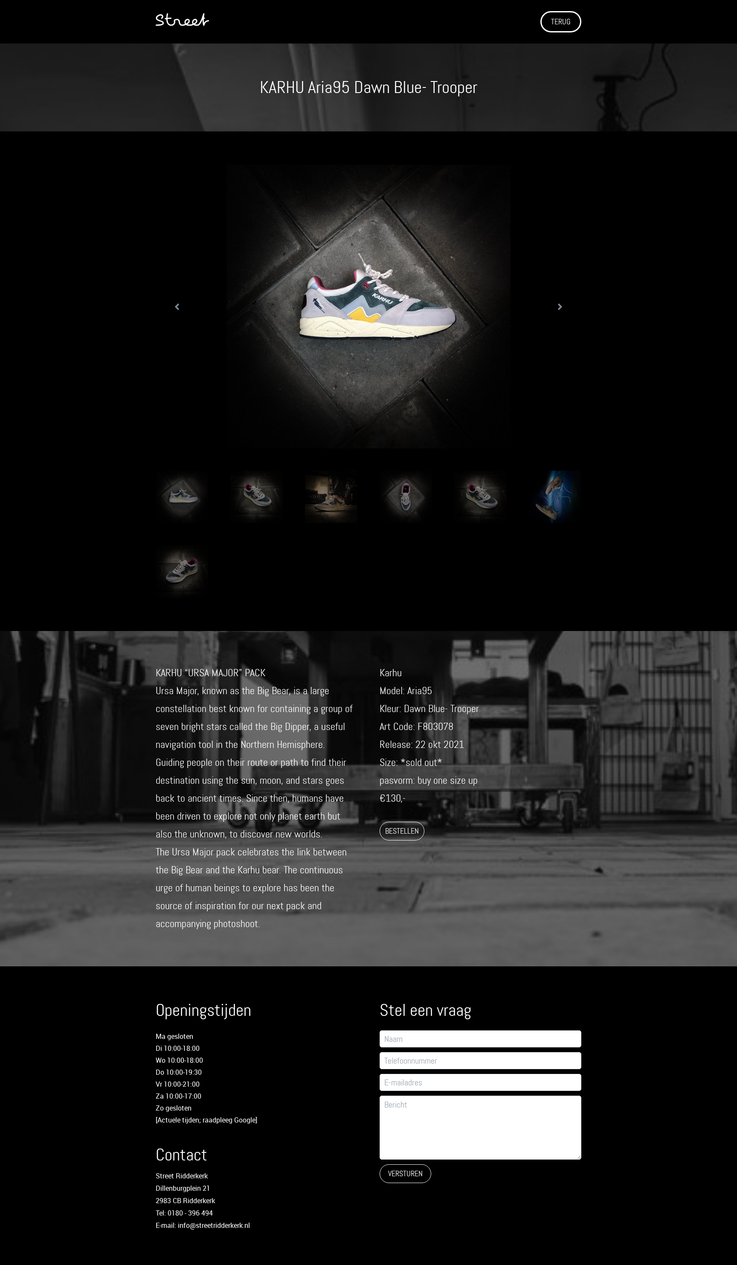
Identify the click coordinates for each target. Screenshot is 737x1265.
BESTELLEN (402, 831)
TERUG (561, 22)
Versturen (405, 1174)
